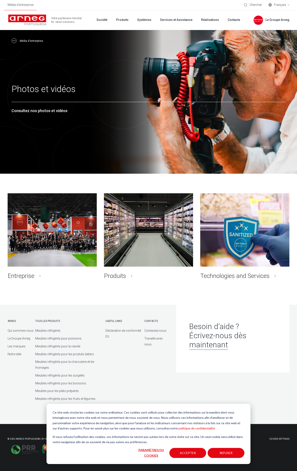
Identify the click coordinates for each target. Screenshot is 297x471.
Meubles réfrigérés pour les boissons (60, 383)
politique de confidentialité (197, 428)
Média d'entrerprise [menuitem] (20, 5)
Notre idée (14, 354)
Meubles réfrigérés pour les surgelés (60, 375)
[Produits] (148, 236)
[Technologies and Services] (244, 236)
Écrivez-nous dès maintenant (217, 340)
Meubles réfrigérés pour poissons (58, 338)
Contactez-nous (155, 330)
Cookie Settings (279, 439)
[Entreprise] (52, 236)
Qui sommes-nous (20, 330)
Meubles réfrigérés (47, 330)
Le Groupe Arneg (19, 338)
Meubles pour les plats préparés (57, 391)
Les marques (16, 346)
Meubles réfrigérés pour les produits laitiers (64, 354)
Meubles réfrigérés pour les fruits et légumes (65, 398)
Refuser (226, 453)
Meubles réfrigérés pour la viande (57, 346)
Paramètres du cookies (151, 452)
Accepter (188, 453)
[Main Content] (272, 147)
